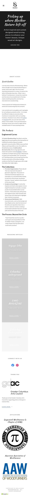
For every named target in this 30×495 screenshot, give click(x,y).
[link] (15, 5)
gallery (25, 117)
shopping (5, 119)
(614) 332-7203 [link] (15, 45)
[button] (2, 5)
